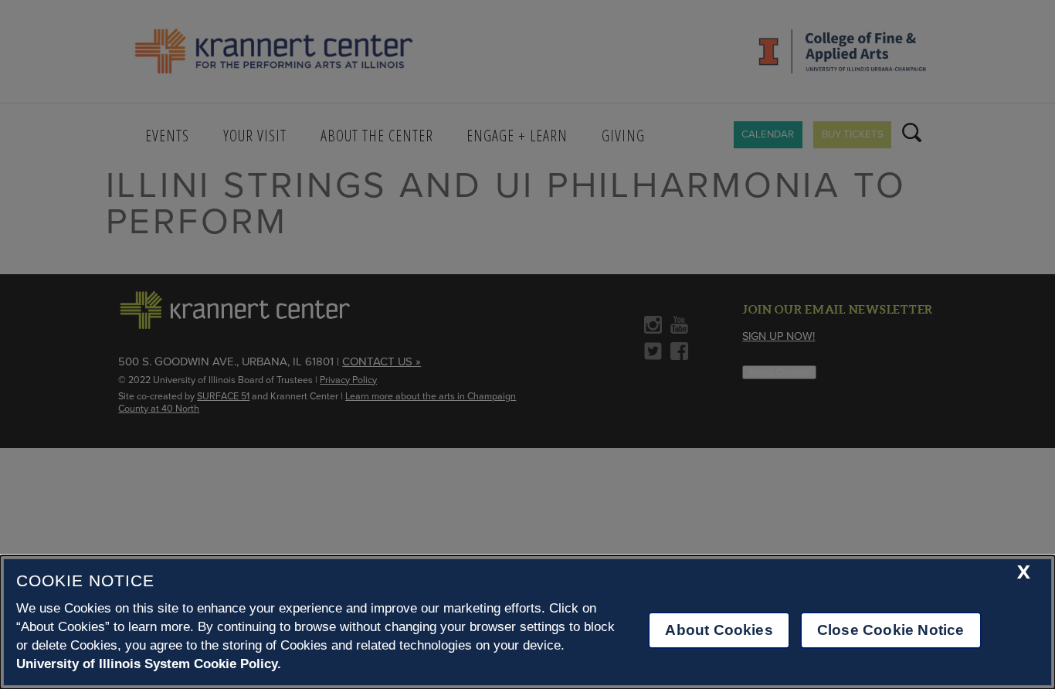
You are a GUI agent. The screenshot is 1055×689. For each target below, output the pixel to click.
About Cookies (718, 630)
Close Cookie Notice (891, 630)
